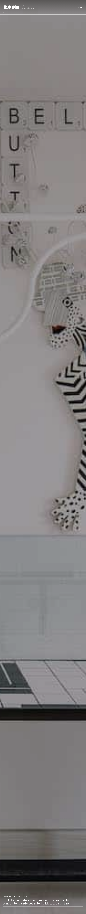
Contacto (83, 12)
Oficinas (26, 896)
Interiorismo (19, 896)
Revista (77, 12)
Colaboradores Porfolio (68, 12)
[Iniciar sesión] (81, 7)
